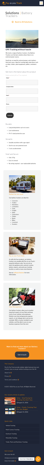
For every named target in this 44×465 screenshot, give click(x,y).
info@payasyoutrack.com (12, 458)
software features (19, 272)
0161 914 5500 (9, 461)
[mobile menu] (41, 3)
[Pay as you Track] (12, 3)
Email (7, 95)
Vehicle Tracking (10, 425)
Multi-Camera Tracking (12, 429)
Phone (7, 104)
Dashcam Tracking (11, 434)
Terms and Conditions (11, 379)
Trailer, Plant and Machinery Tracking (16, 442)
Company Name (9, 86)
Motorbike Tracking (11, 438)
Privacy (7, 376)
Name (7, 77)
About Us (7, 372)
